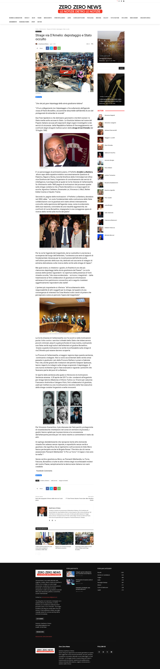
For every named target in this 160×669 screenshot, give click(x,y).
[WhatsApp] (59, 48)
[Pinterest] (55, 48)
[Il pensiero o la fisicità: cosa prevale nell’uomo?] (70, 590)
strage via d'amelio (63, 480)
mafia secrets (54, 480)
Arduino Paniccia (110, 227)
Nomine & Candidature (105, 96)
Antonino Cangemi (110, 123)
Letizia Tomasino (110, 175)
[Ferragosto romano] (111, 47)
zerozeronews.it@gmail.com (49, 597)
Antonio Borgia (109, 160)
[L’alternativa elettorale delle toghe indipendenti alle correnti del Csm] (111, 90)
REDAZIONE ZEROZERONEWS (44, 636)
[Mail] (121, 1)
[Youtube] (123, 1)
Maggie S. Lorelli (110, 138)
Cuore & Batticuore (105, 56)
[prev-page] (37, 554)
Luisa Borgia (108, 205)
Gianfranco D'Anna (43, 44)
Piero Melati (108, 167)
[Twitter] (51, 48)
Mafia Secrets (43, 29)
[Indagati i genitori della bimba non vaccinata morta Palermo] (70, 574)
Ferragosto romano (105, 58)
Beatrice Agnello (110, 190)
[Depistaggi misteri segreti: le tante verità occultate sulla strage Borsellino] (84, 538)
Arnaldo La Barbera (44, 480)
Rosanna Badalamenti (111, 182)
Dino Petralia (109, 145)
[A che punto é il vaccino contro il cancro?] (70, 582)
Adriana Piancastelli (111, 130)
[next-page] (39, 554)
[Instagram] (119, 1)
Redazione (102, 60)
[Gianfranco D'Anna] (37, 44)
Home (37, 29)
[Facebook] (47, 48)
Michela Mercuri (109, 235)
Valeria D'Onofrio (110, 153)
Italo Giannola (109, 212)
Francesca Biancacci (111, 220)
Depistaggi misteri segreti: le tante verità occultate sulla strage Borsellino (83, 548)
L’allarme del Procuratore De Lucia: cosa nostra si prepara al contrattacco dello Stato (44, 548)
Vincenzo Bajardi (110, 115)
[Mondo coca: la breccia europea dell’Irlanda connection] (64, 538)
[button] (117, 1)
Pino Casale (108, 197)
